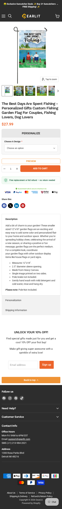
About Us (11, 493)
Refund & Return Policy (41, 496)
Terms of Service (27, 493)
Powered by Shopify (31, 503)
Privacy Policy (45, 493)
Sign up (46, 364)
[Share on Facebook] (4, 205)
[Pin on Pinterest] (22, 205)
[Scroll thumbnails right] (57, 91)
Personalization (13, 300)
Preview (31, 161)
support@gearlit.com (19, 439)
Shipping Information (16, 310)
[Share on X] (10, 205)
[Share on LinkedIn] (16, 205)
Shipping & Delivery (18, 496)
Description (11, 219)
